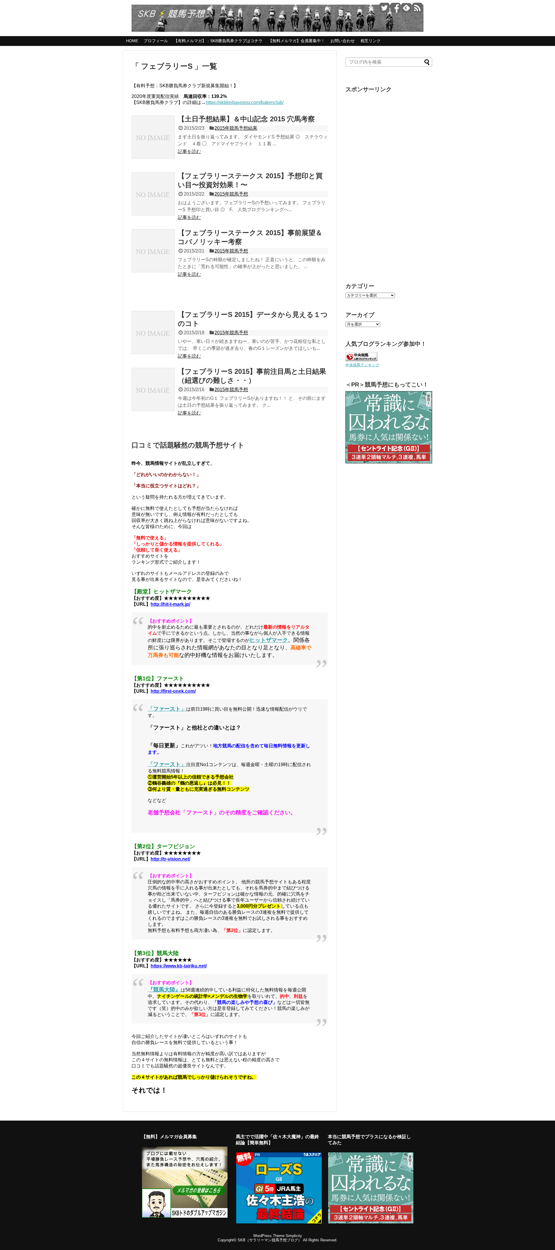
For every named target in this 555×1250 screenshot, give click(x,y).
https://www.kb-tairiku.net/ (179, 965)
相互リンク (370, 40)
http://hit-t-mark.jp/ (170, 604)
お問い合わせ (342, 40)
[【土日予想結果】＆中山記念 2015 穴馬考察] (153, 143)
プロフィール (156, 40)
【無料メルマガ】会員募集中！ (296, 40)
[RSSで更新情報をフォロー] (417, 10)
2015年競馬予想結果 (235, 128)
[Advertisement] (388, 182)
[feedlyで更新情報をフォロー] (406, 10)
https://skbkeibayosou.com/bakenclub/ (245, 102)
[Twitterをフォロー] (384, 10)
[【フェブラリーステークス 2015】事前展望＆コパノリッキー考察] (153, 257)
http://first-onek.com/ (173, 691)
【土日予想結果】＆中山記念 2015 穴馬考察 (246, 119)
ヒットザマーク (268, 640)
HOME (132, 40)
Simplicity (294, 1236)
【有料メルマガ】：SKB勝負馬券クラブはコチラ (218, 40)
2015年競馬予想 (231, 194)
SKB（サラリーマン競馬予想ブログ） (270, 1240)
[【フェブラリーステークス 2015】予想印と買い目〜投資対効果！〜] (153, 200)
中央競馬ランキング (362, 365)
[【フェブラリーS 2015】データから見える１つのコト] (153, 339)
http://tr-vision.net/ (170, 859)
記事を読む (189, 151)
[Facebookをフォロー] (395, 10)
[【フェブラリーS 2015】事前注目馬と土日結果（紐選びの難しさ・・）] (153, 396)
